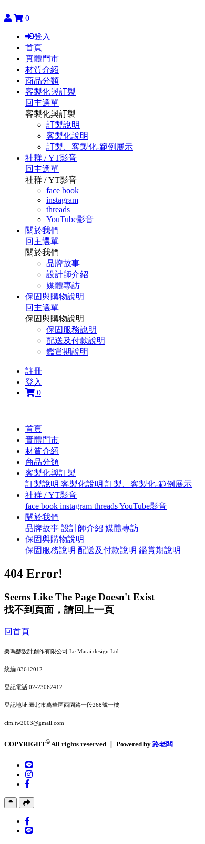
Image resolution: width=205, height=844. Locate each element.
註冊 (33, 371)
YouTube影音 (70, 219)
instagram (62, 199)
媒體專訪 (63, 285)
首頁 (33, 47)
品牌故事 (63, 263)
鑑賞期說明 (67, 351)
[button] (50, 472)
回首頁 (16, 631)
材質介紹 (42, 69)
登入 (42, 36)
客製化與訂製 (50, 91)
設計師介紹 (67, 274)
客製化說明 (67, 135)
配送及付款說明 (75, 340)
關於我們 (42, 230)
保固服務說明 (71, 329)
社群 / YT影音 (51, 157)
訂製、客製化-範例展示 (89, 146)
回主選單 (42, 102)
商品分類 (42, 80)
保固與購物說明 (54, 296)
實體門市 (42, 58)
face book (62, 190)
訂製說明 (63, 124)
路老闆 (162, 744)
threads (58, 209)
